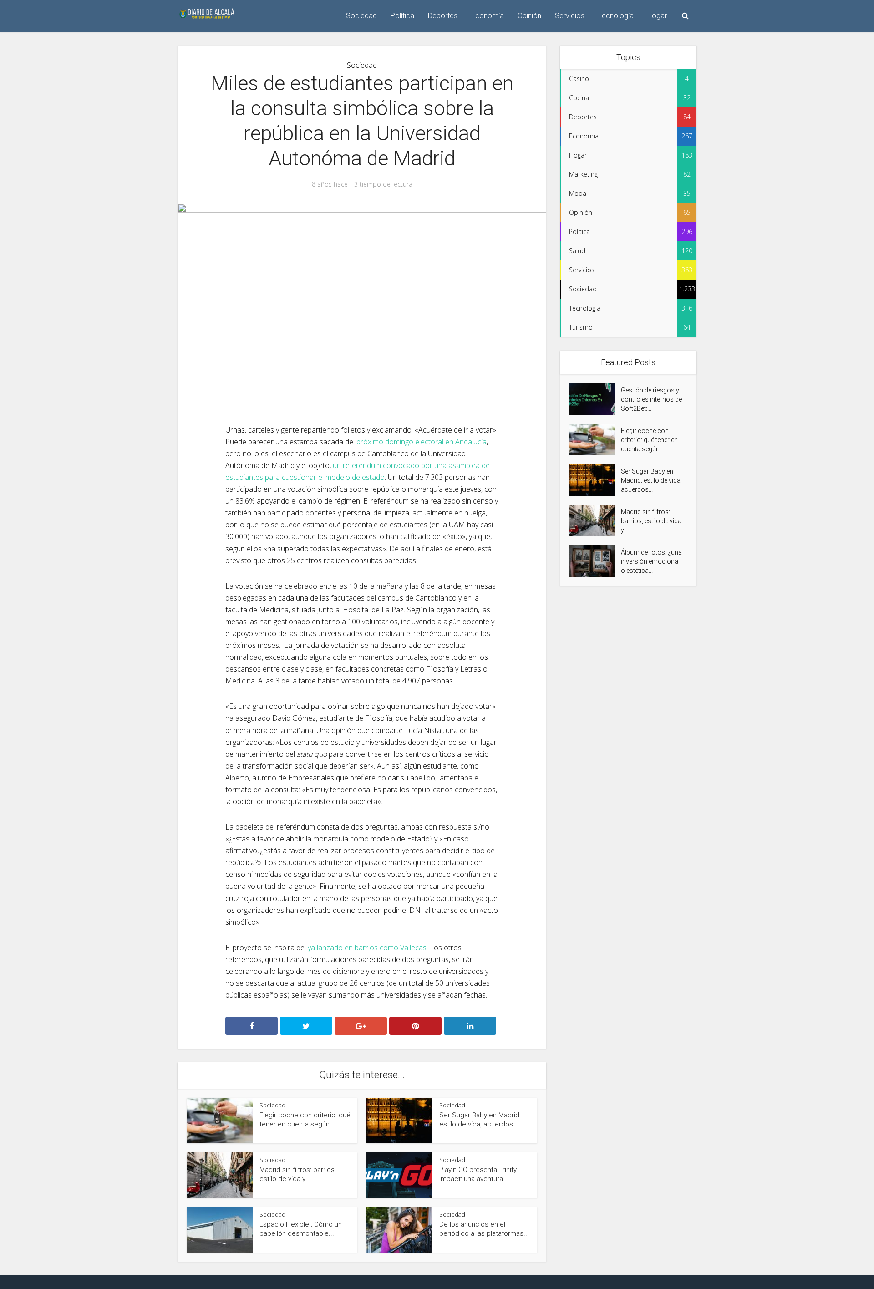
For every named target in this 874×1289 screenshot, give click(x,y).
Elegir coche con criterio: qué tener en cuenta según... (649, 440)
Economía (487, 15)
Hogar (657, 15)
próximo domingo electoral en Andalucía (421, 442)
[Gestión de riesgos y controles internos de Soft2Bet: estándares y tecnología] (595, 399)
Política (402, 15)
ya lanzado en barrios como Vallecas (367, 948)
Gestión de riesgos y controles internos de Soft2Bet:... (651, 399)
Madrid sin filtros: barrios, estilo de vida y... (651, 521)
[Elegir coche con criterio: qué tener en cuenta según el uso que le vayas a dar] (595, 439)
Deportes (442, 15)
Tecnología (616, 15)
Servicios (569, 15)
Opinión (529, 15)
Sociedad (361, 15)
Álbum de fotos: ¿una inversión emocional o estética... (651, 561)
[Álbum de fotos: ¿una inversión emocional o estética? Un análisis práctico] (595, 561)
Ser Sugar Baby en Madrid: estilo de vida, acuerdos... (651, 480)
